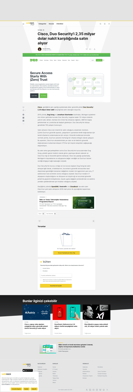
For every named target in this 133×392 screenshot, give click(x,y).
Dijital (54, 367)
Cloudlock (74, 186)
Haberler (40, 367)
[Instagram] (97, 390)
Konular (51, 24)
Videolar (40, 371)
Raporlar (40, 375)
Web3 (54, 382)
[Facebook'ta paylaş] (23, 114)
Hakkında (85, 367)
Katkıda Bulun (86, 371)
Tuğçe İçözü (27, 333)
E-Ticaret (55, 369)
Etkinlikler (60, 24)
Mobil (54, 373)
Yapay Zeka (56, 378)
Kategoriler (42, 24)
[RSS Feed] (107, 390)
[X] (87, 390)
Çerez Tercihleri (102, 371)
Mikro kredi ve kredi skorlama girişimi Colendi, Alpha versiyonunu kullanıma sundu (75, 346)
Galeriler (40, 373)
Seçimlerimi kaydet (56, 285)
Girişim (54, 371)
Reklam (85, 373)
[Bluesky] (100, 390)
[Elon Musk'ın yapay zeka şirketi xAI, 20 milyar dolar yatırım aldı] (96, 312)
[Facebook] (103, 390)
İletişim (85, 378)
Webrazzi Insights (42, 369)
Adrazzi (41, 208)
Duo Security (49, 213)
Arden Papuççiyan (63, 351)
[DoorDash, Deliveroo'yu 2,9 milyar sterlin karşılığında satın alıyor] (66, 312)
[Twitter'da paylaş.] (23, 117)
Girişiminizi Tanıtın (88, 375)
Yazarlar (85, 369)
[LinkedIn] (90, 390)
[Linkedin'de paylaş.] (23, 121)
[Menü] (23, 24)
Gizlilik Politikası (102, 373)
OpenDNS (55, 186)
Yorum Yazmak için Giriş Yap (66, 253)
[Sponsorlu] (83, 203)
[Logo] (30, 23)
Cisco (40, 213)
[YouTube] (93, 390)
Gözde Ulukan (58, 333)
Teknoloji (55, 375)
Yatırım (40, 30)
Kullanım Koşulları (102, 375)
